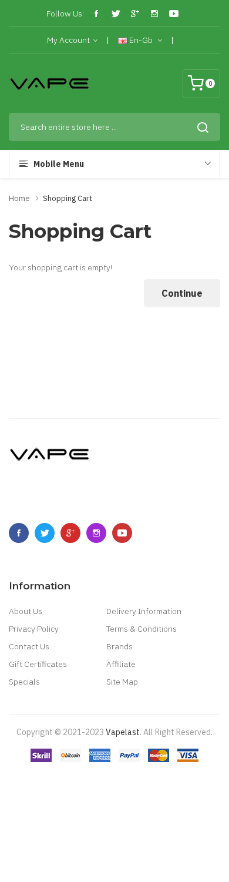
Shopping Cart (67, 198)
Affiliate (121, 664)
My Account (68, 40)
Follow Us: (65, 13)
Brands (119, 646)
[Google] (135, 14)
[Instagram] (154, 14)
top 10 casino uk (67, 785)
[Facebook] (96, 14)
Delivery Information (143, 611)
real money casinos (147, 749)
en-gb (140, 40)
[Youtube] (174, 14)
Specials (24, 681)
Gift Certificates (38, 664)
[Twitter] (115, 14)
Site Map (122, 681)
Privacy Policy (34, 628)
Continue (182, 293)
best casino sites (152, 785)
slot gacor (189, 767)
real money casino (100, 767)
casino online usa (59, 855)
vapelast (123, 732)
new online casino (106, 802)
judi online (48, 767)
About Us (25, 611)
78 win (100, 749)
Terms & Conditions (141, 628)
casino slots (113, 855)
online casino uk (135, 820)
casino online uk (76, 820)
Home (19, 198)
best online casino (179, 838)
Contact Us (29, 646)
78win (62, 802)
